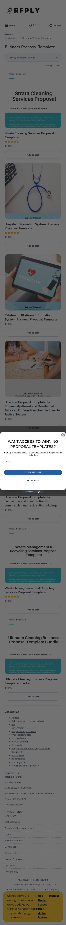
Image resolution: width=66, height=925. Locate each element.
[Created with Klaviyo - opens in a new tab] (33, 491)
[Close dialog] (63, 434)
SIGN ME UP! (33, 472)
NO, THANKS (33, 480)
